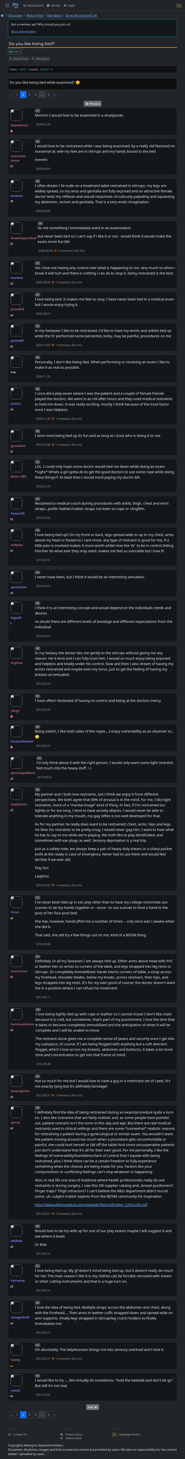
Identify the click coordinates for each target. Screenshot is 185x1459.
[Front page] (2, 15)
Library (55, 5)
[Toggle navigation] (7, 5)
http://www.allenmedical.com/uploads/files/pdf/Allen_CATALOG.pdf (91, 1204)
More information (23, 32)
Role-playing (54, 15)
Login (71, 5)
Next (91, 1407)
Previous (94, 103)
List (15, 52)
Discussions (35, 5)
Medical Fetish (34, 15)
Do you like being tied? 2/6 (81, 15)
